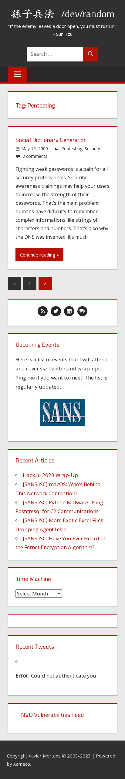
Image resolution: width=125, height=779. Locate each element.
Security (92, 148)
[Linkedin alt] (69, 311)
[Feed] (42, 311)
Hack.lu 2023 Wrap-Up (50, 475)
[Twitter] (55, 311)
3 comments (34, 156)
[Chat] (82, 311)
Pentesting (71, 148)
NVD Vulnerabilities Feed (52, 714)
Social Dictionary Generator (50, 139)
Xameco (21, 764)
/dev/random (88, 13)
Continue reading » (39, 255)
